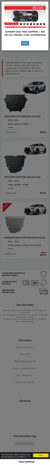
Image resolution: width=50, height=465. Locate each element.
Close (25, 43)
